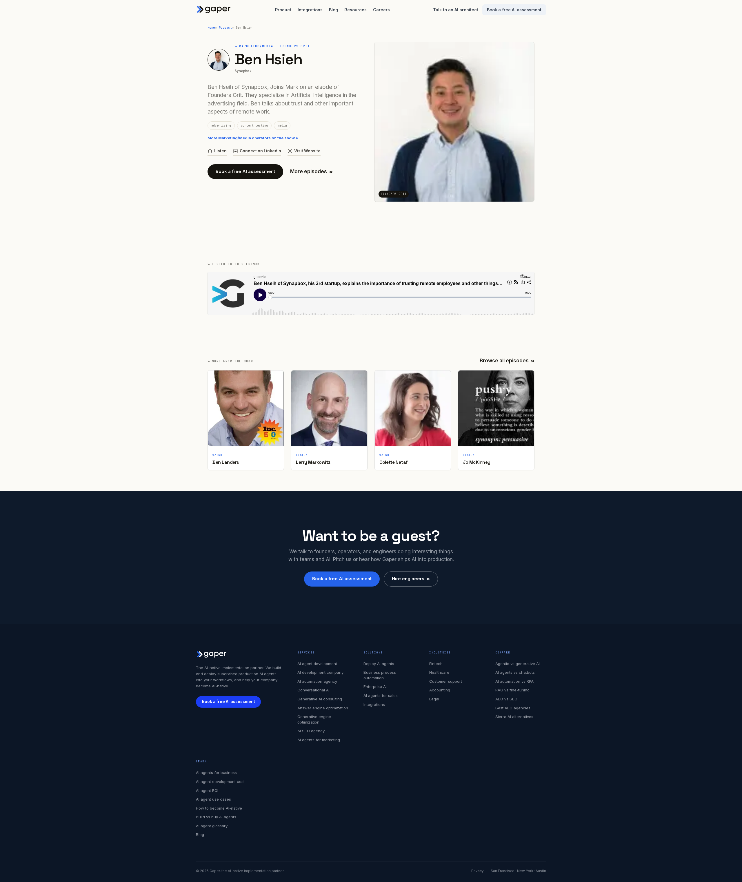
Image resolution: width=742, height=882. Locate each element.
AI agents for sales (380, 695)
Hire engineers (411, 578)
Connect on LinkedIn (260, 151)
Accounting (439, 690)
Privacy (477, 871)
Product (283, 9)
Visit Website (307, 151)
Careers (381, 9)
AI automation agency (317, 681)
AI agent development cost (220, 781)
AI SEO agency (311, 730)
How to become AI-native (219, 808)
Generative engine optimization (314, 719)
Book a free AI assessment (514, 9)
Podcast (225, 27)
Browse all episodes (507, 360)
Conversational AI (313, 690)
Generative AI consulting (319, 699)
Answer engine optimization (322, 708)
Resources (355, 9)
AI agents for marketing (318, 739)
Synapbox (243, 71)
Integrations (310, 9)
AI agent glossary (212, 825)
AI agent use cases (213, 799)
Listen (220, 151)
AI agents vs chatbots (515, 672)
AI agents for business (216, 772)
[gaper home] (214, 10)
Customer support (445, 681)
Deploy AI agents (378, 663)
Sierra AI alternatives (514, 716)
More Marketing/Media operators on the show (253, 138)
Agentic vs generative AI (517, 663)
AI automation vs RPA (514, 681)
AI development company (320, 672)
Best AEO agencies (512, 708)
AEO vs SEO (506, 699)
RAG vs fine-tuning (512, 690)
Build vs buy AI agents (216, 817)
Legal (434, 699)
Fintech (436, 663)
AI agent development (317, 663)
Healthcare (439, 672)
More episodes (311, 171)
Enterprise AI (375, 686)
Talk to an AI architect (455, 9)
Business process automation (379, 675)
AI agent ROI (207, 790)
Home (211, 27)
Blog (333, 9)
